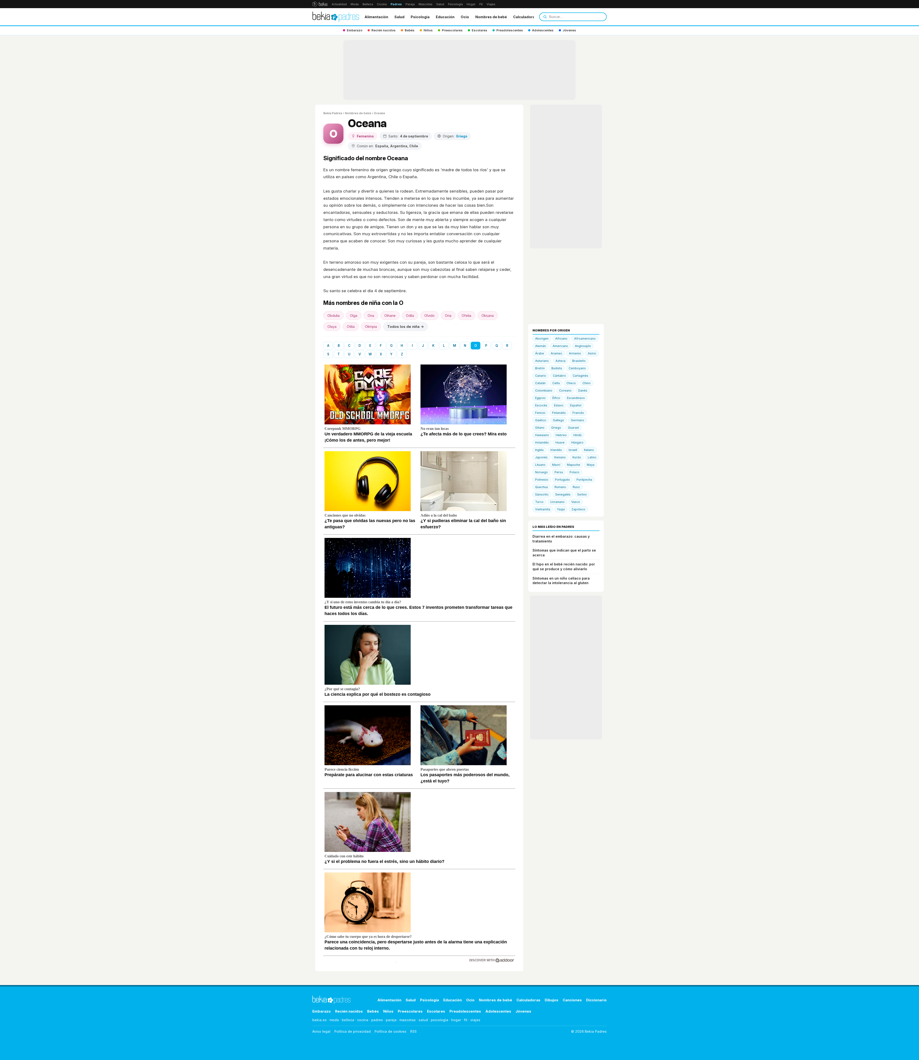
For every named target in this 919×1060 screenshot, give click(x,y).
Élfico (556, 398)
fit (465, 1020)
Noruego (541, 472)
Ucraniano (557, 502)
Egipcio (540, 398)
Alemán (540, 346)
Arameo (556, 353)
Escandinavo (576, 398)
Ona (371, 315)
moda (334, 1020)
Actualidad (339, 4)
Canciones (572, 1000)
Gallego (558, 420)
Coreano (565, 390)
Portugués (562, 479)
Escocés (541, 405)
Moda (355, 4)
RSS (413, 1031)
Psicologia (420, 17)
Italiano (589, 450)
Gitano (539, 427)
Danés (582, 390)
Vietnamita (542, 509)
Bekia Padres (332, 113)
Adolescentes (498, 1011)
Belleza (368, 4)
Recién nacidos (349, 1011)
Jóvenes (523, 1011)
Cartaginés (580, 375)
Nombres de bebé (491, 17)
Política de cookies (390, 1031)
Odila (410, 315)
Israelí (573, 450)
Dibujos (551, 1000)
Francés (578, 413)
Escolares (436, 1011)
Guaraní (573, 427)
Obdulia (333, 315)
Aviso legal (321, 1031)
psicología (439, 1020)
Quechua (541, 487)
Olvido (429, 315)
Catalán (540, 383)
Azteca (560, 361)
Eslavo (558, 405)
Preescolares (410, 1011)
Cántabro (559, 375)
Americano (560, 346)
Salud (440, 4)
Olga (353, 315)
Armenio (575, 353)
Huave (560, 442)
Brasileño (579, 361)
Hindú (577, 435)
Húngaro (577, 442)
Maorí (556, 465)
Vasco (575, 502)
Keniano (560, 457)
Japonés (541, 457)
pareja (391, 1020)
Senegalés (563, 494)
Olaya (331, 326)
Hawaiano (542, 435)
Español (575, 405)
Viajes (491, 4)
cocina (362, 1020)
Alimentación (376, 17)
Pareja (410, 4)
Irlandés (556, 450)
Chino (587, 383)
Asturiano (542, 361)
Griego (556, 427)
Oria (448, 315)
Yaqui (561, 509)
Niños (388, 1011)
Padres (396, 4)
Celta (556, 383)
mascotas (407, 1020)
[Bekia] (319, 4)
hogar (456, 1020)
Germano (577, 420)
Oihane (390, 315)
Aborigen (542, 338)
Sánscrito (542, 494)
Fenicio (540, 413)
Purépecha (584, 479)
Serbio (582, 494)
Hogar (471, 4)
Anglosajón (583, 346)
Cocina (382, 4)
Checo (571, 383)
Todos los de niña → (405, 326)
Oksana (488, 315)
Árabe (539, 353)
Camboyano (577, 368)
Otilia (351, 326)
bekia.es (319, 1020)
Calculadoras (525, 17)
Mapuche (573, 465)
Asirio (592, 353)
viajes (475, 1020)
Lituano (540, 465)
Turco (539, 502)
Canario (540, 375)
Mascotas (425, 4)
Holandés (542, 442)
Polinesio (541, 479)
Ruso (576, 487)
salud (423, 1020)
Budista (556, 368)
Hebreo (561, 435)
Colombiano (543, 390)
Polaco (574, 472)
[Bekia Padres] (335, 16)
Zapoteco (578, 509)
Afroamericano (585, 338)
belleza (348, 1020)
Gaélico (540, 420)
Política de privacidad (352, 1031)
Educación (445, 17)
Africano (561, 338)
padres (377, 1020)
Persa (559, 472)
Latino (592, 457)
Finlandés (559, 413)
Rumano (560, 487)
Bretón (540, 368)
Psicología (455, 4)
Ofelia (466, 315)
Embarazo (321, 1011)
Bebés (373, 1011)
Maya (590, 465)
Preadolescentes (465, 1011)
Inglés (539, 450)
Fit (481, 4)
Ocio (465, 17)
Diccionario (596, 1000)
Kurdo (576, 457)
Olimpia (371, 326)
